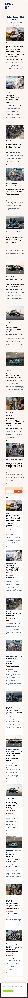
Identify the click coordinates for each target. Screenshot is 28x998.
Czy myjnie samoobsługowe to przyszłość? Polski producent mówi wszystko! (12, 99)
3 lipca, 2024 (16, 152)
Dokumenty (9, 276)
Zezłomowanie (10, 185)
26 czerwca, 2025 (17, 59)
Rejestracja (15, 413)
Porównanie (17, 368)
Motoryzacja (9, 92)
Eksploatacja (9, 368)
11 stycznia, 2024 (17, 246)
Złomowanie (18, 185)
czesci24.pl (9, 59)
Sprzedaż (20, 459)
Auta (7, 42)
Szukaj (7, 488)
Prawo (8, 459)
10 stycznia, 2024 (17, 289)
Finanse (8, 183)
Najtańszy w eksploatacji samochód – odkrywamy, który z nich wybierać (15, 375)
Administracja (10, 231)
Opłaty (8, 322)
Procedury (13, 322)
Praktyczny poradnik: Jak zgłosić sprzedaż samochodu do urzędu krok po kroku (14, 240)
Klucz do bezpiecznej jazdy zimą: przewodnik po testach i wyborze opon (14, 146)
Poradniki (8, 140)
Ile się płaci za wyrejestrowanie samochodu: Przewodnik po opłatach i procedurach (15, 328)
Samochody (14, 183)
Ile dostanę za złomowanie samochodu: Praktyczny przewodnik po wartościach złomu (15, 192)
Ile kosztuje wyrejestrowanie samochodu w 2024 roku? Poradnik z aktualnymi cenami (15, 422)
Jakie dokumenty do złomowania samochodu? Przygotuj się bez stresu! (15, 284)
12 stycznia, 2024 (17, 198)
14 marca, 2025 (17, 105)
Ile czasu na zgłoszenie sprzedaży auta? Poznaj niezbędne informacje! (14, 465)
